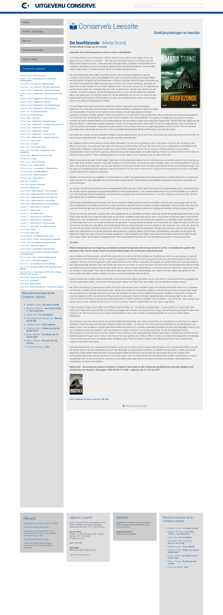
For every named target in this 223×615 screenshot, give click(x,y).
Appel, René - (28, 181)
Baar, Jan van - (37, 264)
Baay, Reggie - (33, 277)
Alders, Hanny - (29, 144)
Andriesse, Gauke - (38, 168)
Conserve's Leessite (33, 68)
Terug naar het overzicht (136, 406)
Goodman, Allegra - (37, 347)
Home (25, 22)
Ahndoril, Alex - (34, 112)
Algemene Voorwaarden (79, 555)
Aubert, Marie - (32, 246)
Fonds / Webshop (32, 31)
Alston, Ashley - (32, 162)
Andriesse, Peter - (32, 178)
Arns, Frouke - (27, 229)
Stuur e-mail (29, 59)
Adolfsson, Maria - (40, 90)
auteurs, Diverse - (37, 249)
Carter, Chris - (39, 314)
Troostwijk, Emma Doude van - (180, 542)
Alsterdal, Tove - (28, 159)
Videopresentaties (32, 50)
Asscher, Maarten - (37, 236)
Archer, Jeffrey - (38, 191)
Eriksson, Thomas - (181, 533)
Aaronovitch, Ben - (33, 75)
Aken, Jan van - (30, 141)
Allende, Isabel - (36, 155)
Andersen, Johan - (32, 165)
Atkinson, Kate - (38, 242)
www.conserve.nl (123, 527)
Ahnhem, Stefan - (30, 118)
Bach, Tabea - (29, 280)
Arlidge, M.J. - (34, 207)
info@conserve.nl (77, 538)
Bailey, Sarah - (30, 284)
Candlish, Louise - (42, 304)
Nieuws (26, 40)
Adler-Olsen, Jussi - (37, 84)
